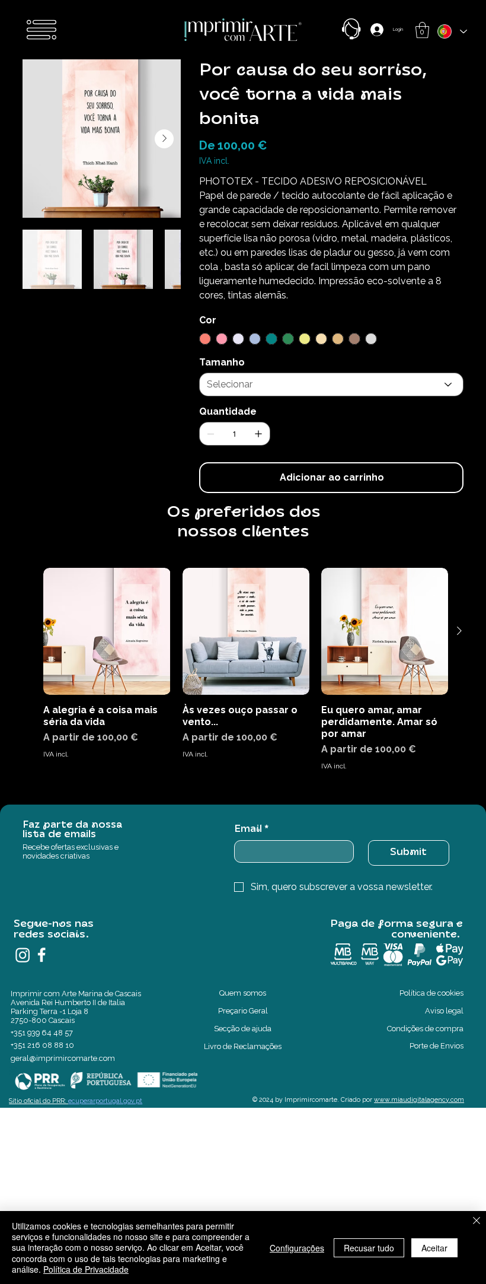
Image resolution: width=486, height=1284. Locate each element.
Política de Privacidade (86, 1269)
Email (251, 829)
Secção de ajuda (242, 1028)
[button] (422, 30)
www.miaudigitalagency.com (419, 1099)
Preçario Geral (243, 1010)
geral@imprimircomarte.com (63, 1058)
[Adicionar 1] (258, 434)
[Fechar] (476, 1221)
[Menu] (41, 30)
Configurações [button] (297, 1248)
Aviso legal (444, 1010)
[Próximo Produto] (459, 631)
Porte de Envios (436, 1045)
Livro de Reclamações (243, 1046)
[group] (245, 675)
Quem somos (242, 993)
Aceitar (434, 1248)
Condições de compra (425, 1028)
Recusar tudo (369, 1248)
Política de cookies (431, 993)
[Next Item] (164, 138)
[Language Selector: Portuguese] (451, 31)
